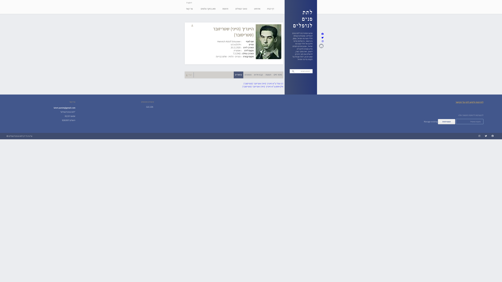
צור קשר (189, 9)
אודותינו (257, 9)
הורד (190, 75)
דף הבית (270, 9)
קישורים (238, 74)
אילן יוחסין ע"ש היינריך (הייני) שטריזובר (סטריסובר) (262, 86)
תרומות (225, 9)
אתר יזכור (149, 106)
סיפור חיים (278, 74)
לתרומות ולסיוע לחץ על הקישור (469, 102)
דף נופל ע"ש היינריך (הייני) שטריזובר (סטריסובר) (263, 83)
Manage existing (431, 121)
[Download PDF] (192, 25)
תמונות (268, 74)
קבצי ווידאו (258, 74)
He (194, 2)
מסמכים (248, 74)
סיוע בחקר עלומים (208, 9)
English (189, 2)
